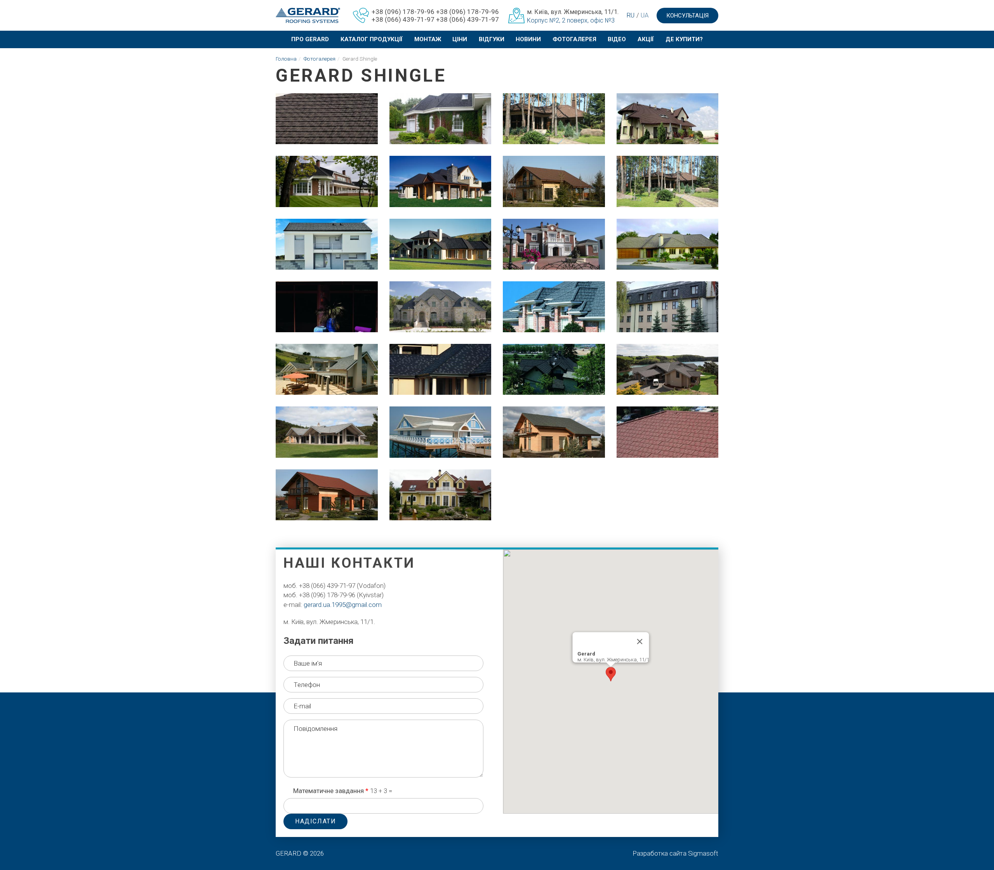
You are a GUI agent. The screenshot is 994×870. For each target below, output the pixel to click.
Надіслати (315, 821)
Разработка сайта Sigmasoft (675, 853)
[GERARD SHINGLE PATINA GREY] (327, 431)
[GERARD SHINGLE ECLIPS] (440, 118)
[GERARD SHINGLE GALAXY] (668, 369)
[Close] (639, 641)
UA (645, 15)
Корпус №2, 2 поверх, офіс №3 (571, 20)
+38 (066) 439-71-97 (403, 19)
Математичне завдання (330, 791)
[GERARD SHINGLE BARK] (327, 118)
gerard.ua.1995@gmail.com (343, 604)
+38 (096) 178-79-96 (403, 12)
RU (630, 15)
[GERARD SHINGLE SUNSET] (668, 431)
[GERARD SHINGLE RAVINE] (668, 244)
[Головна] (305, 15)
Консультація (687, 15)
